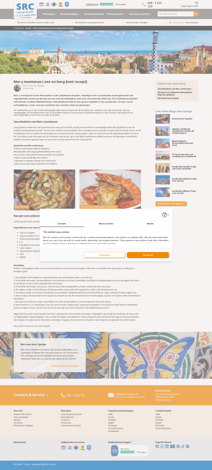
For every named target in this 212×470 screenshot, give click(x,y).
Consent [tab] (62, 223)
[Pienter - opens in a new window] (165, 214)
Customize (104, 255)
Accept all (148, 255)
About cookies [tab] (106, 223)
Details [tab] (150, 223)
